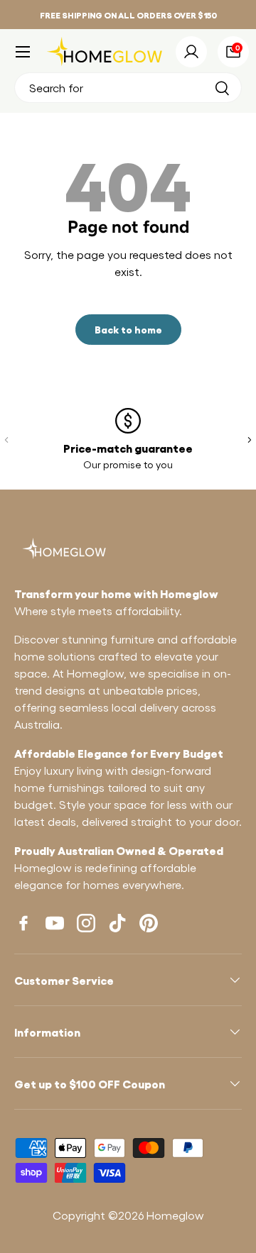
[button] (233, 51)
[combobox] (128, 87)
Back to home (128, 329)
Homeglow (175, 1215)
